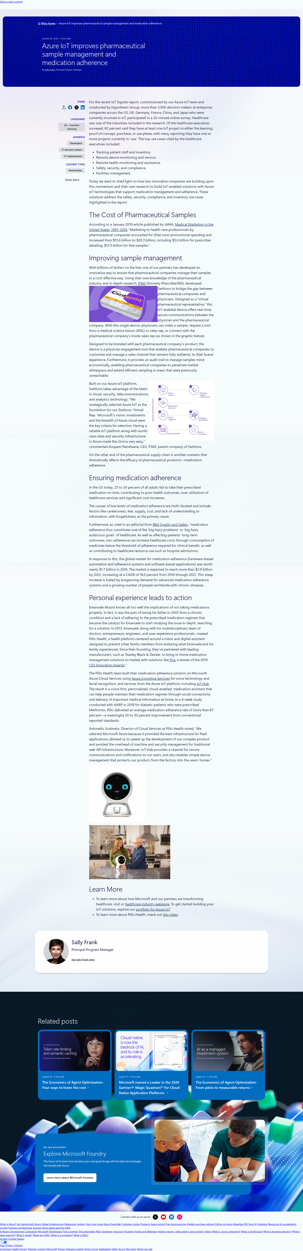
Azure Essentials (112, 1224)
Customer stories (131, 1224)
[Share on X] (76, 107)
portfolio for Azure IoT (153, 909)
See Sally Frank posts (83, 959)
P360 (142, 283)
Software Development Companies (18, 1231)
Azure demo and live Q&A (56, 1227)
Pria (172, 660)
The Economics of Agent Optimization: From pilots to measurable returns (226, 1085)
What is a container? (62, 1235)
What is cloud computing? (226, 1231)
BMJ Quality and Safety (170, 524)
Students (129, 1231)
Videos (207, 1231)
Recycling (131, 1249)
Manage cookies (75, 1249)
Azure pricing (158, 1224)
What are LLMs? (41, 1235)
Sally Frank (50, 70)
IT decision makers (72, 149)
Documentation (87, 1231)
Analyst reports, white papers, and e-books (181, 1231)
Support (37, 1227)
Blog (98, 1231)
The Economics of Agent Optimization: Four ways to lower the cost (72, 1085)
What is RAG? (81, 1235)
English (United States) (12, 1239)
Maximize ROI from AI (245, 1224)
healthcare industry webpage (147, 904)
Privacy (62, 1249)
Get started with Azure (29, 1224)
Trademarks (105, 1249)
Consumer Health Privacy (13, 1249)
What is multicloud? (251, 1231)
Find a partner (70, 1231)
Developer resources (113, 1231)
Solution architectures (20, 1227)
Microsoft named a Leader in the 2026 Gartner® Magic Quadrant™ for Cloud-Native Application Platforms (150, 1087)
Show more (72, 179)
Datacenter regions (74, 1224)
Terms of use (91, 1249)
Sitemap (32, 1249)
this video (170, 914)
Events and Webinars (146, 1231)
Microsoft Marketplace (50, 1231)
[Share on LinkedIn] (83, 107)
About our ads (144, 1249)
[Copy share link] (64, 107)
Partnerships (75, 170)
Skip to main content (11, 1)
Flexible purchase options (200, 1224)
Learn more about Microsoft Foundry (70, 1177)
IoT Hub (203, 684)
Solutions (262, 1224)
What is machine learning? (277, 1231)
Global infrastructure (53, 1224)
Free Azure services (176, 1224)
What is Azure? (8, 1224)
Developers (76, 143)
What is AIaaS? (24, 1235)
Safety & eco (118, 1249)
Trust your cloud (94, 1224)
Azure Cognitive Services (151, 678)
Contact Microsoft (47, 1249)
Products (145, 1224)
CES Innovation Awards (107, 665)
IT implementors (73, 156)
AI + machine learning (71, 127)
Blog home (48, 23)
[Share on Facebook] (70, 107)
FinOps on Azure (224, 1224)
